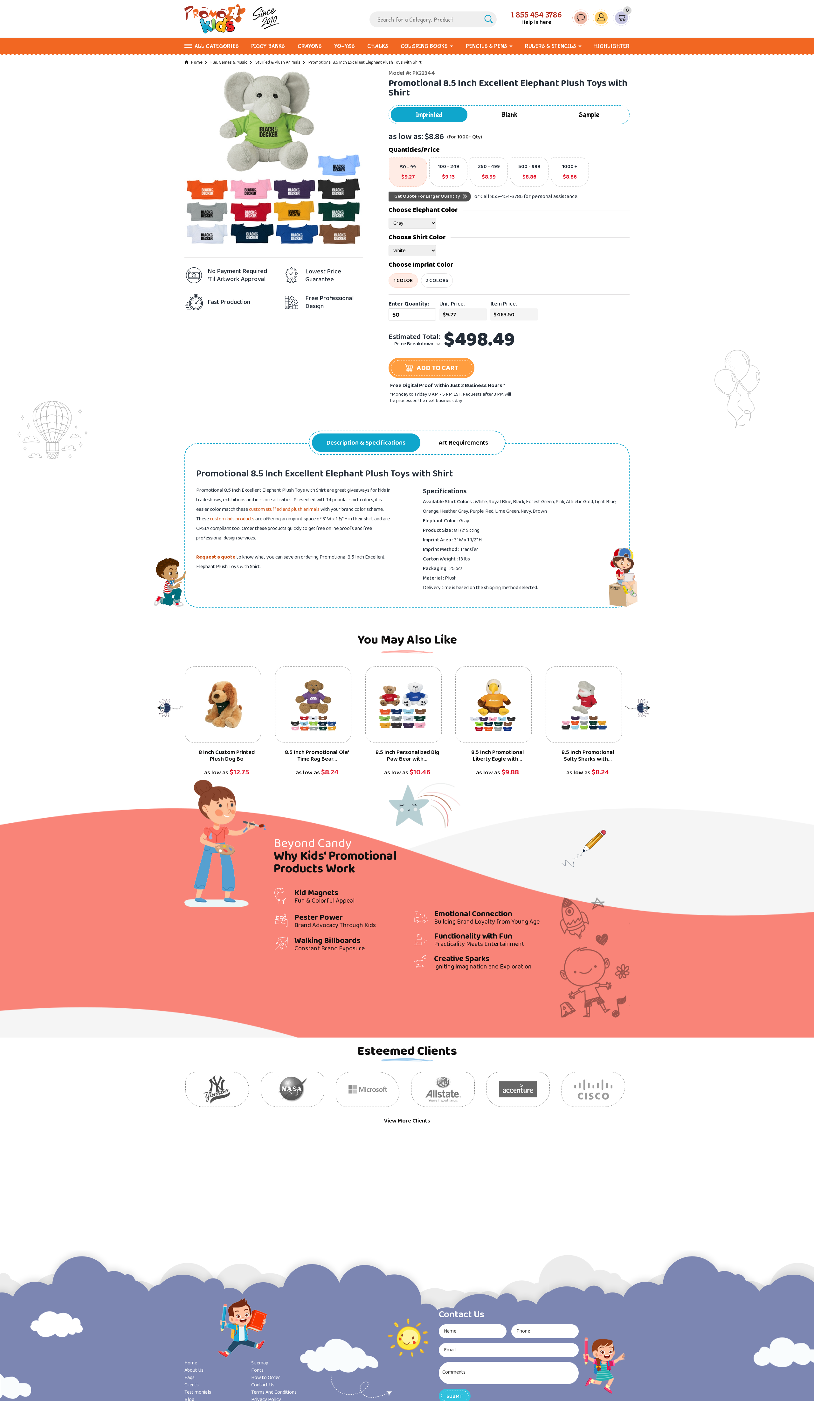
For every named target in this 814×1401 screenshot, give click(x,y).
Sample (589, 114)
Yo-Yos (344, 46)
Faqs (189, 1377)
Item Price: (503, 303)
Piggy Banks (268, 46)
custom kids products (232, 519)
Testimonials (197, 1392)
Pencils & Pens (486, 46)
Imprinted (429, 114)
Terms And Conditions (274, 1392)
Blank (509, 114)
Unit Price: (452, 303)
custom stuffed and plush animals (284, 509)
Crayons (310, 46)
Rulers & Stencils (550, 46)
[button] (431, 368)
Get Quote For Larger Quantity (427, 196)
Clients (191, 1385)
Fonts (257, 1370)
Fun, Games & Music (228, 62)
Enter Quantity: (409, 303)
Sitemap (259, 1363)
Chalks (377, 46)
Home (197, 62)
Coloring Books (424, 46)
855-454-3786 (506, 196)
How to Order (265, 1377)
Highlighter (612, 46)
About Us (194, 1370)
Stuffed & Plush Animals (277, 62)
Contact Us (262, 1385)
